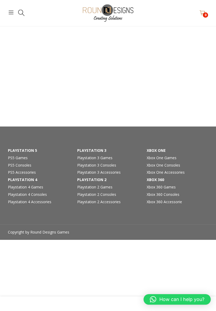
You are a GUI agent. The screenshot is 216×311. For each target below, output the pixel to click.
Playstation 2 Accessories (99, 201)
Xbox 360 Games (161, 186)
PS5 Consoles (19, 165)
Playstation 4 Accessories (29, 201)
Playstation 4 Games (25, 186)
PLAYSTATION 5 (22, 150)
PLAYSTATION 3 (91, 150)
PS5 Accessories (22, 172)
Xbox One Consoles (163, 165)
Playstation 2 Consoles (96, 194)
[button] (177, 299)
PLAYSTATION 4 (22, 179)
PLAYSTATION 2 (91, 179)
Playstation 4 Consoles (27, 194)
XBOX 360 (155, 179)
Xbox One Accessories (166, 172)
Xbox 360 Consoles (163, 194)
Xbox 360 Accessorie (164, 201)
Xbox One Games (161, 157)
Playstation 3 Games (94, 157)
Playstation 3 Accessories (99, 172)
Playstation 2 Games (94, 186)
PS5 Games (18, 157)
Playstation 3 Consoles (96, 165)
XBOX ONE (156, 150)
